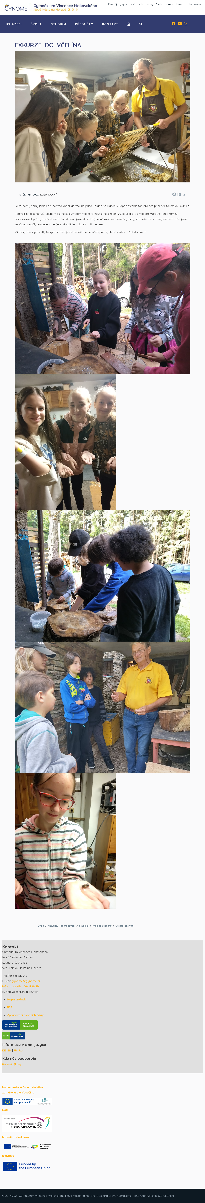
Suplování (194, 4)
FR (15, 1050)
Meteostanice (164, 4)
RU (21, 1050)
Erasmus (8, 1155)
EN (9, 1050)
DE (4, 1050)
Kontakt (110, 24)
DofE (5, 1110)
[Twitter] (184, 194)
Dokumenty (145, 4)
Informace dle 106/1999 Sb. (20, 986)
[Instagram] (185, 24)
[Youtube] (180, 24)
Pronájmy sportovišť (121, 4)
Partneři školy (11, 1064)
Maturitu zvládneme (15, 1137)
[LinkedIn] (179, 193)
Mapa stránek (16, 999)
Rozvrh (180, 4)
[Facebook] (174, 24)
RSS (9, 1007)
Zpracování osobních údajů (25, 1015)
